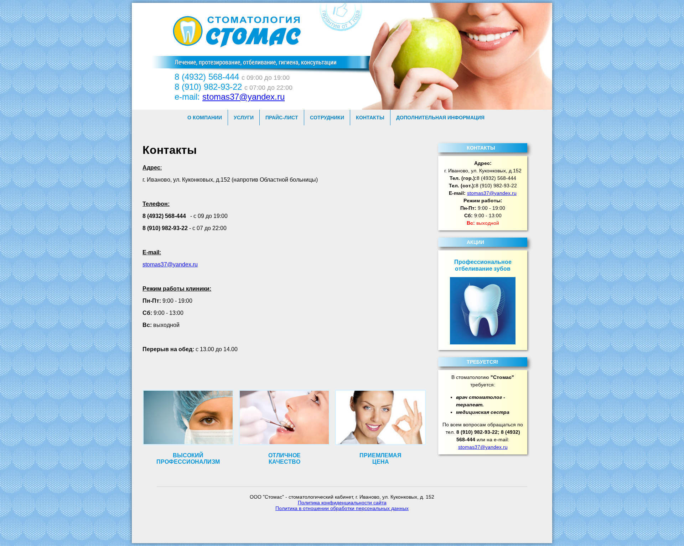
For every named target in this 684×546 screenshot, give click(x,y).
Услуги (244, 117)
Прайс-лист (281, 117)
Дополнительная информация (440, 117)
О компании (204, 117)
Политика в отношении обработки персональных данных (342, 508)
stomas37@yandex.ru (243, 97)
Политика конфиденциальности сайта (342, 502)
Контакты (370, 117)
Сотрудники (327, 117)
